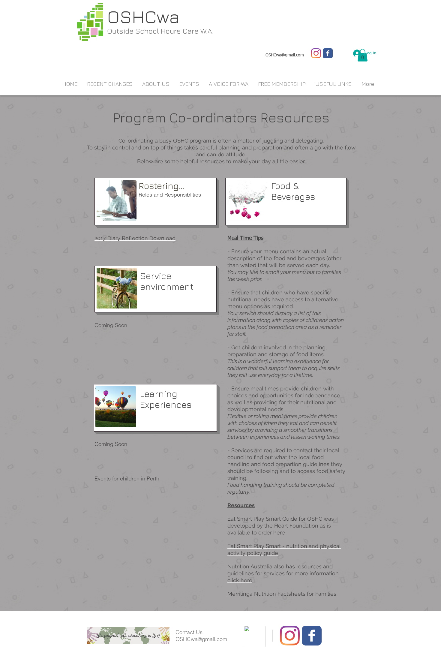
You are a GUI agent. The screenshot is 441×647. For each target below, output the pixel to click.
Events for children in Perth (126, 478)
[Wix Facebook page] (328, 53)
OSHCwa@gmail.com (201, 639)
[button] (362, 55)
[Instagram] (316, 53)
